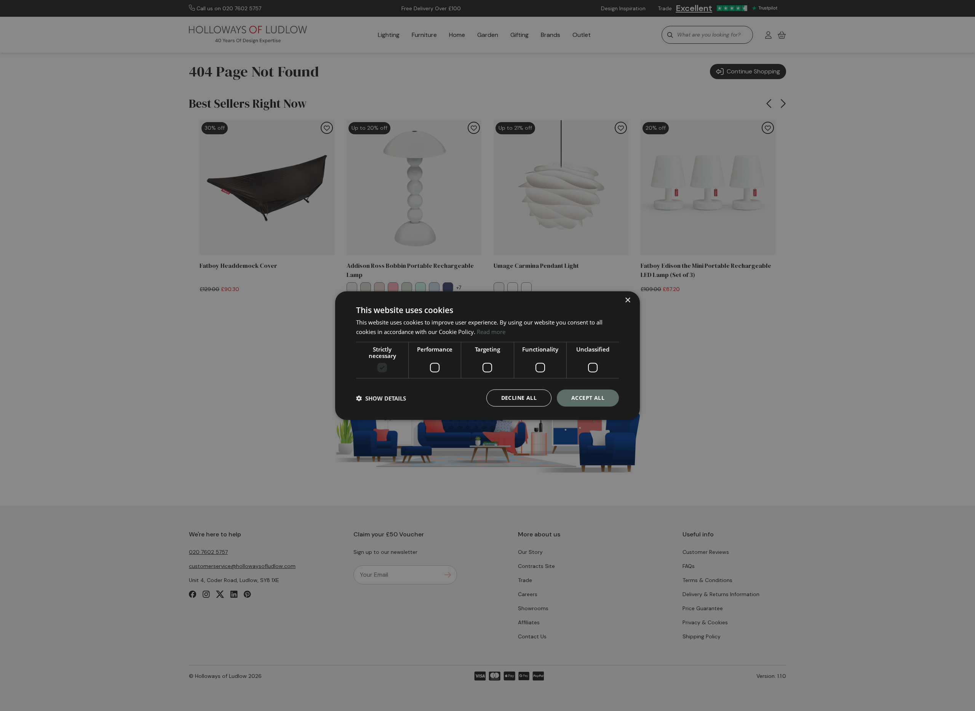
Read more (491, 331)
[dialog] (487, 355)
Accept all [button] (587, 397)
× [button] (627, 300)
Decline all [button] (519, 397)
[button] (381, 398)
